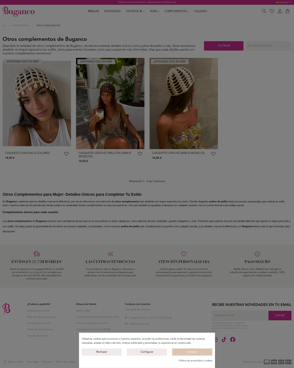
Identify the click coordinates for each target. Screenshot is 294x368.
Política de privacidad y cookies (195, 360)
